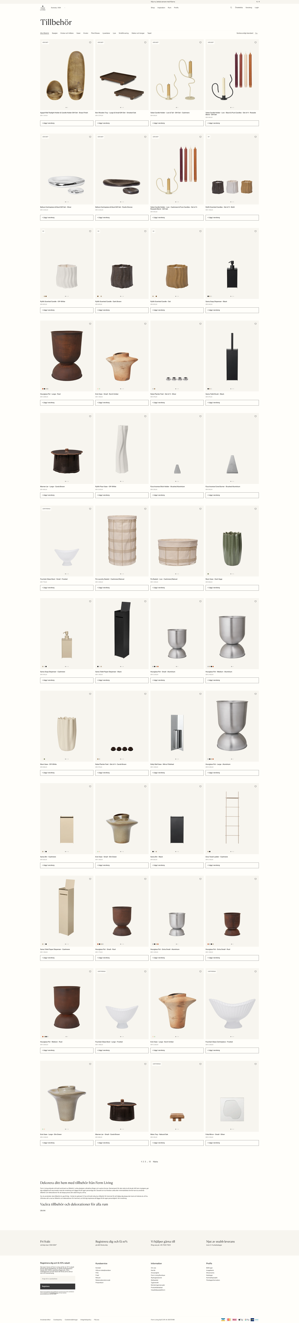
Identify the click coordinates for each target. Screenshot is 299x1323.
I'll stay (149, 678)
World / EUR (149, 656)
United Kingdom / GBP (149, 668)
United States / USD (149, 664)
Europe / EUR (149, 660)
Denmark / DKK (149, 672)
